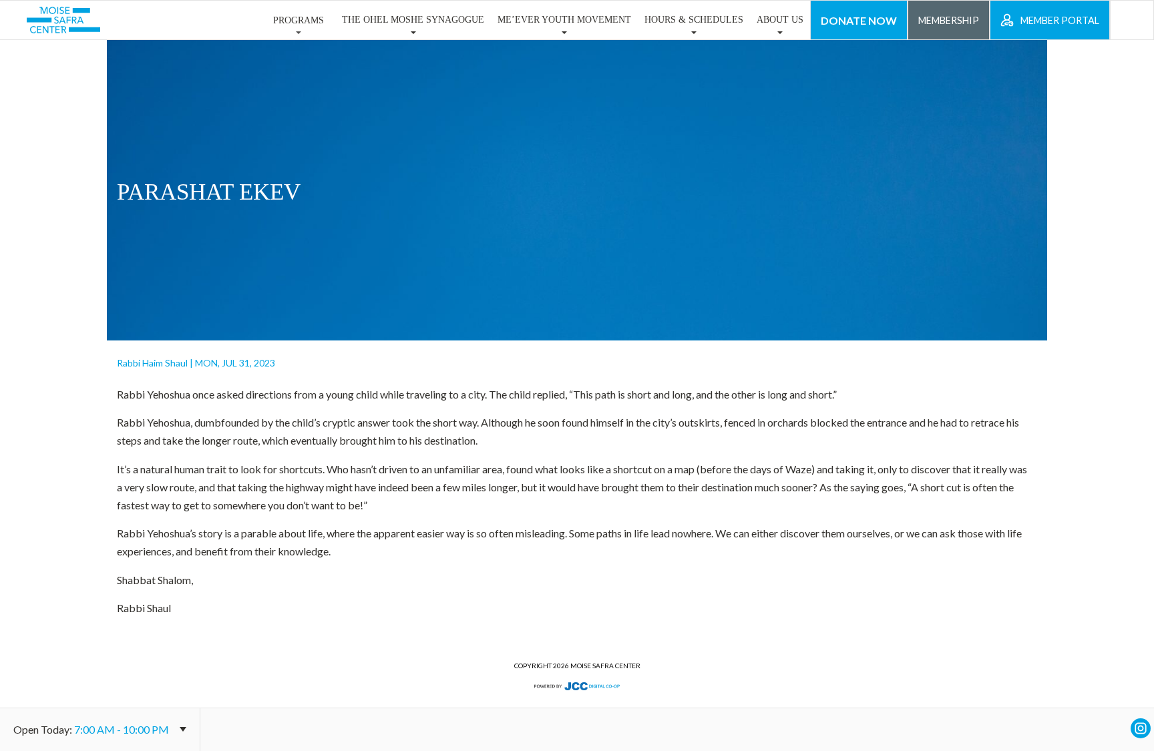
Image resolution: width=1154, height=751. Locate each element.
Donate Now (859, 20)
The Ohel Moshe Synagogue (413, 19)
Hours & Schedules (693, 19)
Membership (948, 20)
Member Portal (1059, 20)
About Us (780, 19)
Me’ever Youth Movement (564, 19)
